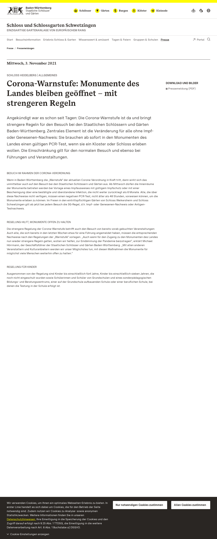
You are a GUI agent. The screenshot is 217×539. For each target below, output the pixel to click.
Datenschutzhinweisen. (21, 519)
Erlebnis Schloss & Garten (59, 39)
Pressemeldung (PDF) (182, 88)
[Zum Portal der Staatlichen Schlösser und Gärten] (29, 10)
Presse (165, 39)
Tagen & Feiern (121, 39)
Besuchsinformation (28, 39)
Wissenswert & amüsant (94, 39)
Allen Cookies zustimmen (190, 505)
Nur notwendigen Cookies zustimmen (139, 505)
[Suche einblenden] (208, 39)
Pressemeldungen (25, 48)
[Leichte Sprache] (193, 10)
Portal (200, 39)
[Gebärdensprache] (201, 10)
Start (10, 39)
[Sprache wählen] (208, 10)
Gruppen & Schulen (145, 39)
